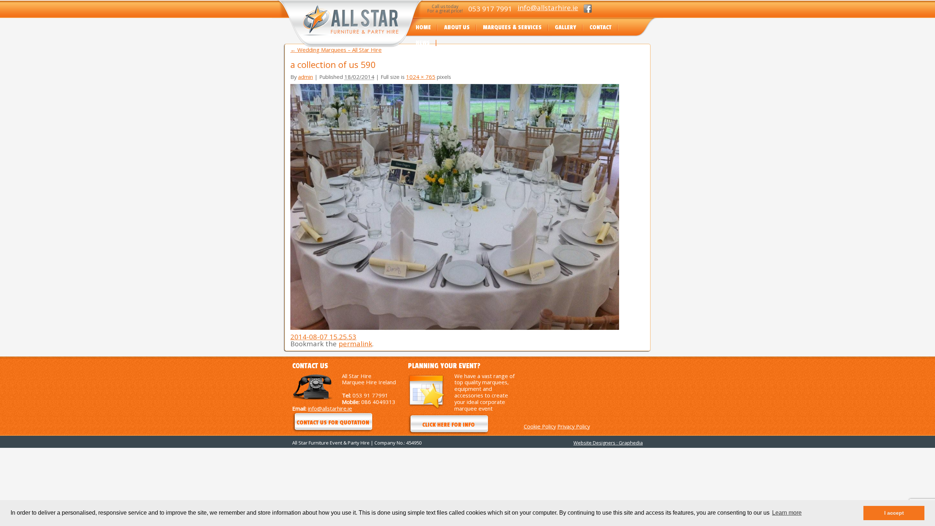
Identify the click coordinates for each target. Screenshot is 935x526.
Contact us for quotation (333, 422)
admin (305, 76)
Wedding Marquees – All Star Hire (336, 49)
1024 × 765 (420, 76)
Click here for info (448, 424)
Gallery (565, 27)
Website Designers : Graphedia (608, 442)
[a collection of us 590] (454, 327)
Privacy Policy (573, 426)
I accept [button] (894, 513)
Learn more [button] (787, 513)
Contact (600, 27)
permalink (355, 343)
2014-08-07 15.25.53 (323, 336)
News (423, 42)
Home (423, 27)
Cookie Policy (540, 426)
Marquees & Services (512, 27)
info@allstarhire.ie (548, 7)
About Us (457, 27)
